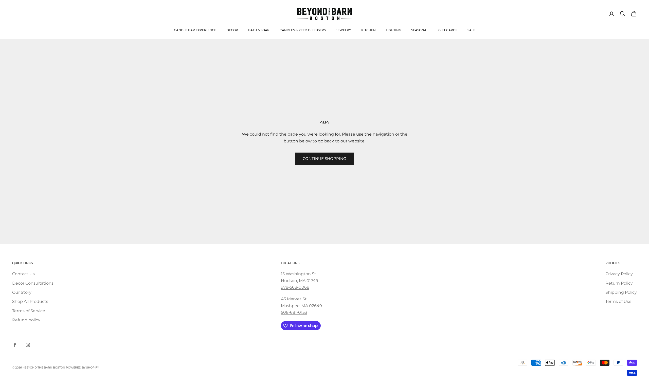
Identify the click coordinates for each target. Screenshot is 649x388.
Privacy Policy (619, 273)
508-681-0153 (294, 312)
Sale (471, 30)
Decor (232, 30)
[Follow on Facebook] (14, 344)
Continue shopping (324, 158)
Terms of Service (28, 310)
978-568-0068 (295, 287)
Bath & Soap (258, 30)
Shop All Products (30, 301)
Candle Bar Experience (195, 30)
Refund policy (26, 320)
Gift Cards (447, 30)
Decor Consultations (32, 283)
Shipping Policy (621, 292)
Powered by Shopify (82, 367)
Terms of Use (618, 301)
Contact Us (23, 273)
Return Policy (619, 283)
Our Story (21, 292)
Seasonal (419, 30)
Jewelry (343, 30)
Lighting (393, 30)
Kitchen (368, 30)
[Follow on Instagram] (27, 344)
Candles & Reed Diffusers (303, 30)
